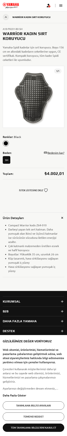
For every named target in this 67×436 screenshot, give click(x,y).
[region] (33, 385)
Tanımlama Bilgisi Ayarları (33, 405)
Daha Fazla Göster (14, 395)
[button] (60, 5)
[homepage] (11, 5)
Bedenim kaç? (56, 152)
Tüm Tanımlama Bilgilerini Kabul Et (33, 427)
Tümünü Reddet (33, 416)
